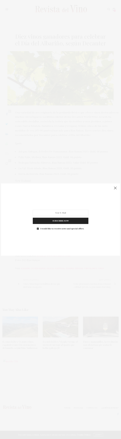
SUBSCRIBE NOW (60, 220)
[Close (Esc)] (115, 188)
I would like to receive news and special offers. (62, 228)
